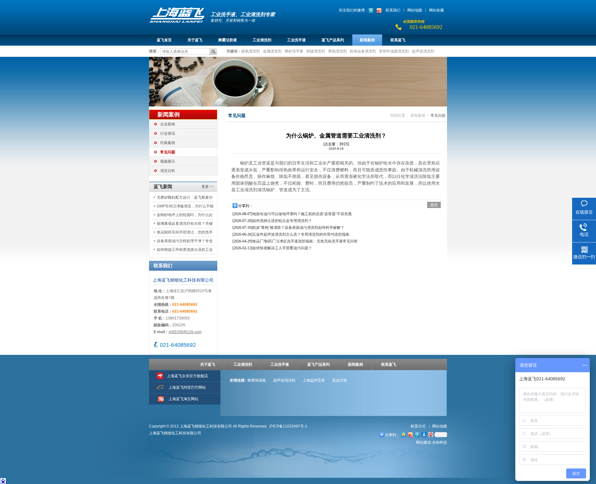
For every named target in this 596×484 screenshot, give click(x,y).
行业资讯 (167, 133)
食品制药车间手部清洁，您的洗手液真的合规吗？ (185, 233)
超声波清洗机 (284, 380)
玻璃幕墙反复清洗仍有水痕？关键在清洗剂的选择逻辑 (185, 224)
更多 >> (207, 186)
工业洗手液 (296, 40)
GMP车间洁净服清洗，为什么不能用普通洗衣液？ (185, 207)
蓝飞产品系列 (333, 40)
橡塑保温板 (256, 380)
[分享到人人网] (423, 434)
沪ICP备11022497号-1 (288, 426)
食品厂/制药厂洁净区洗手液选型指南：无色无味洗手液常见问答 (305, 241)
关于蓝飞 (194, 40)
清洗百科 (167, 171)
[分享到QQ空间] (403, 434)
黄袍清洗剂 (337, 51)
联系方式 (419, 426)
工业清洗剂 (262, 40)
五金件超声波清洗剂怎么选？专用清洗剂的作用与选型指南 (300, 234)
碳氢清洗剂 (250, 51)
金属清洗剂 (272, 51)
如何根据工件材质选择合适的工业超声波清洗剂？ (185, 250)
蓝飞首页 (164, 40)
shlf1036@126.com (185, 332)
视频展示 (167, 161)
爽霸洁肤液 (227, 40)
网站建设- (431, 442)
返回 (434, 205)
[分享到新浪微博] (410, 434)
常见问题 (167, 152)
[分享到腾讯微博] (416, 434)
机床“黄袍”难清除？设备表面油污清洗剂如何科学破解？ (298, 227)
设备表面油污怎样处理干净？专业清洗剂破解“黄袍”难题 (185, 242)
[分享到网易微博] (430, 434)
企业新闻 (167, 124)
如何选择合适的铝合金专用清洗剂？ (282, 221)
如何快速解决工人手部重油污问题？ (282, 248)
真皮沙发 (339, 380)
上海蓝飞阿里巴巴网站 (187, 387)
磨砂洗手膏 (294, 51)
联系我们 (393, 10)
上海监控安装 (314, 380)
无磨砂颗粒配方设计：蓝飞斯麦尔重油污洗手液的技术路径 (185, 198)
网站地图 (414, 10)
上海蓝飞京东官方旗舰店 (187, 376)
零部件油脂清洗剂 (394, 51)
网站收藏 (436, 10)
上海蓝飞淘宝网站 (183, 399)
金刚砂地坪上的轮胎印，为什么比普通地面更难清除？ (185, 216)
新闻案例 (367, 40)
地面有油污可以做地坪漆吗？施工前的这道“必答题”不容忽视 (302, 214)
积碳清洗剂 (315, 51)
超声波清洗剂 (423, 51)
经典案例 (167, 143)
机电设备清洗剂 (363, 51)
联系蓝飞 (398, 40)
